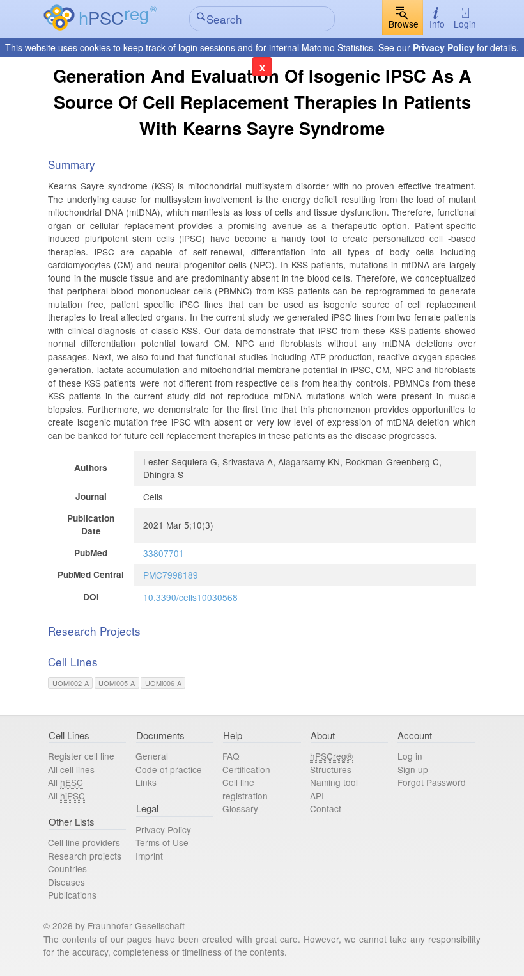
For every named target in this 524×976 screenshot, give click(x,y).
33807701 (163, 553)
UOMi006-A (163, 683)
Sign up (412, 769)
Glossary (240, 808)
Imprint (149, 855)
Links (146, 782)
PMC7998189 (170, 574)
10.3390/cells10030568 (190, 597)
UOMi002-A (70, 683)
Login (465, 23)
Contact (325, 808)
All (65, 782)
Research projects (84, 855)
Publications (72, 894)
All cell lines (71, 769)
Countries (67, 868)
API (317, 795)
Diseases (66, 882)
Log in (409, 755)
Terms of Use (162, 842)
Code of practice (168, 769)
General (151, 755)
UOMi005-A (116, 683)
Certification (246, 769)
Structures (330, 769)
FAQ (231, 755)
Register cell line (81, 755)
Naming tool (334, 782)
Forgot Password (431, 782)
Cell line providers (84, 842)
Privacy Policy (443, 47)
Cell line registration (245, 789)
